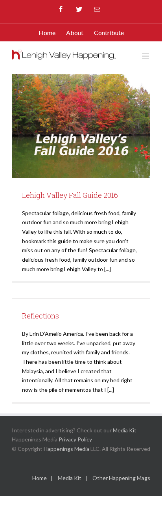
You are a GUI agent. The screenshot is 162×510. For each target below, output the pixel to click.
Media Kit (124, 430)
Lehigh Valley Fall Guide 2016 (70, 195)
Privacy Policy (75, 439)
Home (39, 478)
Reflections (40, 315)
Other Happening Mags (121, 478)
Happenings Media (66, 448)
